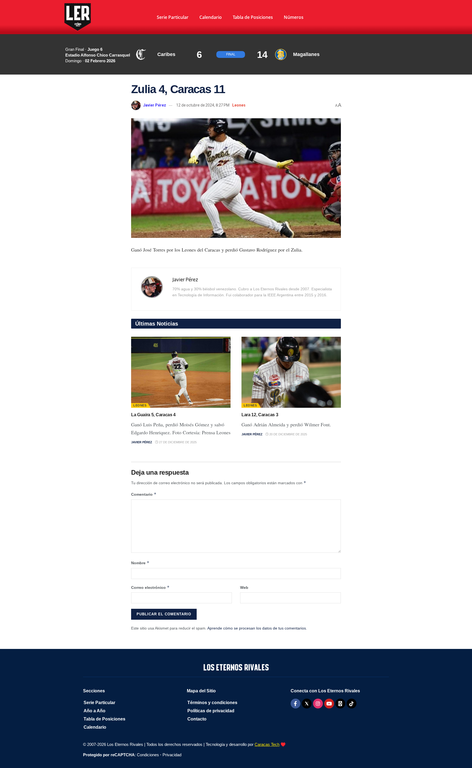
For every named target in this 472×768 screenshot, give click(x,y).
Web (244, 587)
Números (293, 17)
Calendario (210, 17)
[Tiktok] (351, 703)
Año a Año (94, 710)
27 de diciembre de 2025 (177, 442)
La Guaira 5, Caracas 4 (153, 414)
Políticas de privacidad (210, 710)
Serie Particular (172, 17)
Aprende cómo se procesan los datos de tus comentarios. (257, 628)
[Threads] (340, 703)
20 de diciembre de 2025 (288, 434)
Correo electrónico (150, 587)
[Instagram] (318, 703)
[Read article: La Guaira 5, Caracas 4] (181, 372)
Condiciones (148, 754)
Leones (239, 105)
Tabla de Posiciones (253, 17)
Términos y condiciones (212, 702)
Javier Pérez (154, 105)
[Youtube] (329, 703)
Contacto (196, 719)
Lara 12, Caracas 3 (259, 414)
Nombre (140, 562)
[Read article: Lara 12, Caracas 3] (291, 372)
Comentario (144, 494)
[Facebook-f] (295, 703)
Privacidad (172, 754)
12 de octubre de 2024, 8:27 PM (202, 105)
